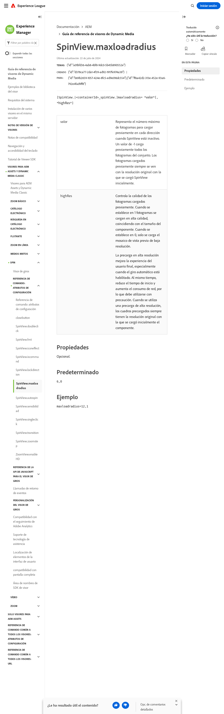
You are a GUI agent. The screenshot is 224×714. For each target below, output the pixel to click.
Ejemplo (189, 88)
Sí (192, 40)
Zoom (13, 606)
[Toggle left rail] (40, 17)
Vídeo (13, 597)
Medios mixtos (19, 253)
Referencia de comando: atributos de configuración (22, 285)
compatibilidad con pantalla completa (24, 572)
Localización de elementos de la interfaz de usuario (24, 556)
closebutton (23, 318)
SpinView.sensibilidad (27, 408)
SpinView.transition (27, 433)
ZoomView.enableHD (27, 456)
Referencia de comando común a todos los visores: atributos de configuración (19, 634)
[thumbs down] (125, 705)
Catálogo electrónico (18, 211)
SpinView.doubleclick (27, 328)
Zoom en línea (19, 245)
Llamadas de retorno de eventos (25, 490)
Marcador (190, 53)
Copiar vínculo (209, 53)
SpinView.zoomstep (27, 443)
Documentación (68, 26)
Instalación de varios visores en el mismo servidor (20, 113)
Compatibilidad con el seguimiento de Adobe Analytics (25, 521)
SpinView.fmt (24, 340)
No (201, 40)
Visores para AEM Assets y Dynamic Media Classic (18, 171)
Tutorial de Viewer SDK (22, 159)
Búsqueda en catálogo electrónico (18, 224)
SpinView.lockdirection (27, 372)
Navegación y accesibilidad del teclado (22, 148)
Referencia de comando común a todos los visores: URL (19, 656)
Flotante (16, 236)
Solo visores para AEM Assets (19, 616)
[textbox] (22, 42)
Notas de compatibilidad (22, 137)
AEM (88, 26)
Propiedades (192, 71)
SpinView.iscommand (27, 359)
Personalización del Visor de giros (23, 505)
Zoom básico (18, 201)
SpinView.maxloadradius (27, 385)
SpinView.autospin (27, 398)
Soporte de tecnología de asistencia (21, 539)
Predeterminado (194, 79)
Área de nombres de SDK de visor (25, 585)
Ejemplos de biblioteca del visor (21, 89)
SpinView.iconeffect (27, 348)
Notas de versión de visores (20, 127)
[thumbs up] (116, 705)
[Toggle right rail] (184, 17)
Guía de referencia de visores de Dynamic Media (98, 34)
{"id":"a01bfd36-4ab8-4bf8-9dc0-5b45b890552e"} (96, 65)
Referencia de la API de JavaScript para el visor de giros (23, 474)
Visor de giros (21, 271)
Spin (12, 262)
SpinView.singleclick (27, 421)
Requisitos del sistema (21, 100)
